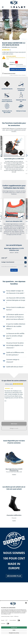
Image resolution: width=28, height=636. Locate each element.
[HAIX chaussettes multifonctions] (14, 503)
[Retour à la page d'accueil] (14, 3)
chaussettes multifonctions (14, 515)
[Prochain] (27, 24)
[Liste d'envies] (14, 7)
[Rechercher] (11, 7)
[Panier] (25, 7)
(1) (6, 49)
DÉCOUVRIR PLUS (14, 576)
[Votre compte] (16, 7)
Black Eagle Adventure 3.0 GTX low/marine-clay (14, 469)
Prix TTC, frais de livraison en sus (21, 66)
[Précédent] (1, 24)
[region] (14, 24)
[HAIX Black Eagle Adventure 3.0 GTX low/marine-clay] (14, 457)
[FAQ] (22, 7)
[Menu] (2, 7)
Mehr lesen (14, 270)
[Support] (19, 7)
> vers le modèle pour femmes (17, 75)
